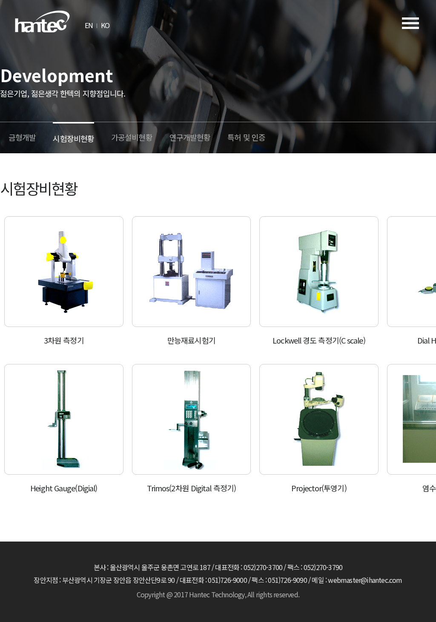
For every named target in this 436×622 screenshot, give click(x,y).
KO (105, 25)
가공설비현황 (131, 137)
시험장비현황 (73, 138)
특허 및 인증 (246, 137)
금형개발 (22, 137)
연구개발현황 (190, 137)
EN (89, 25)
